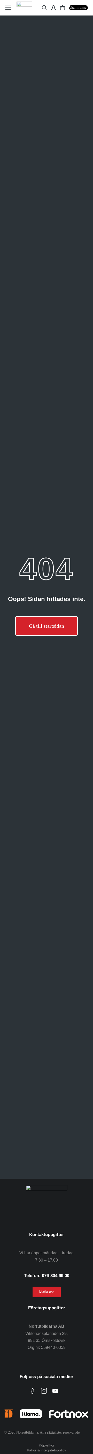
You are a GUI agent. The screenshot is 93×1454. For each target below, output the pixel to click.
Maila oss (46, 1292)
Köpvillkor (47, 1445)
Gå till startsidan (46, 626)
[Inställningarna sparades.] (62, 7)
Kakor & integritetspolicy (46, 1450)
